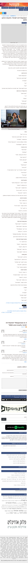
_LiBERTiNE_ (22, 459)
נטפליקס (18, 506)
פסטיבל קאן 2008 (14, 554)
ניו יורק (8, 545)
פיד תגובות (23, 326)
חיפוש (25, 417)
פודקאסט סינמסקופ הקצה (15, 508)
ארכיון (8, 539)
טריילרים (24, 505)
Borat (18, 537)
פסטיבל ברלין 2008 (24, 550)
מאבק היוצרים (15, 544)
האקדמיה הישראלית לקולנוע (6, 500)
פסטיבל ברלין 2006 (12, 549)
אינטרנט (17, 539)
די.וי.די (22, 542)
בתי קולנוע (11, 541)
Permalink (25, 332)
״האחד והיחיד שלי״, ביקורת (20, 473)
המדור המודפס (22, 543)
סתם (7, 548)
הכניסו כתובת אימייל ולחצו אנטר (9, 445)
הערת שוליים (21, 503)
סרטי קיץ (22, 508)
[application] (14, 399)
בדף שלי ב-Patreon (12, 437)
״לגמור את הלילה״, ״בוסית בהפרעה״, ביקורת (16, 477)
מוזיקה (6, 505)
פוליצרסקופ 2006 (19, 549)
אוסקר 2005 (14, 538)
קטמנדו (16, 556)
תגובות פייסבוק (6, 15)
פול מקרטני (4, 548)
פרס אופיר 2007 (24, 555)
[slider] (16, 399)
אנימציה (10, 498)
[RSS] (1, 13)
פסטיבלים (4, 508)
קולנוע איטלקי (6, 555)
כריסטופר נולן (16, 505)
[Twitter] (3, 13)
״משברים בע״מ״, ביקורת (7, 312)
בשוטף (20, 308)
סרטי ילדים (15, 548)
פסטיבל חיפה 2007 (20, 551)
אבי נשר (23, 496)
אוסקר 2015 (24, 22)
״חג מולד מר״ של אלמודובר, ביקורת (18, 475)
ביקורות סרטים (5, 7)
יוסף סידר (19, 505)
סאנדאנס (4, 545)
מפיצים (22, 506)
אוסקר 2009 (17, 496)
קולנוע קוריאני (21, 556)
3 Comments (13, 15)
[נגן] (25, 399)
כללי (19, 544)
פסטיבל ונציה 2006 (16, 550)
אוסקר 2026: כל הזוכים (13, 459)
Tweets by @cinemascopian (21, 490)
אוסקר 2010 (12, 496)
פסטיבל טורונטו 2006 (5, 551)
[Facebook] (5, 13)
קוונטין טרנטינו (11, 555)
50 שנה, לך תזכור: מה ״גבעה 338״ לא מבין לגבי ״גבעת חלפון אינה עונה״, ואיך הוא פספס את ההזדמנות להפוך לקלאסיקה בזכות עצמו (13, 481)
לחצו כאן (12, 439)
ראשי (26, 7)
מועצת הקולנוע (20, 545)
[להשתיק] (6, 399)
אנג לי (14, 539)
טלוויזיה (11, 543)
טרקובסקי (25, 544)
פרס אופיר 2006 (3, 554)
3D (26, 496)
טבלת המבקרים (12, 7)
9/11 (21, 537)
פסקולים (25, 510)
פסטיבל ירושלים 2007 (15, 552)
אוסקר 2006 (9, 538)
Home (26, 537)
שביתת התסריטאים (14, 557)
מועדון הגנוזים (6, 544)
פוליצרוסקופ (25, 549)
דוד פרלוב (25, 542)
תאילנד (4, 557)
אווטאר (20, 496)
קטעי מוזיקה (4, 556)
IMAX (7, 537)
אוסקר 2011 (7, 496)
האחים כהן (12, 500)
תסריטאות (7, 513)
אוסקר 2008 (25, 539)
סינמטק (24, 548)
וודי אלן (14, 543)
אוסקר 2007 (4, 538)
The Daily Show (20, 538)
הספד (25, 503)
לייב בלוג (12, 505)
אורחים (21, 539)
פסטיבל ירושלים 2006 (23, 552)
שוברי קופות (13, 513)
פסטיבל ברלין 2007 (4, 549)
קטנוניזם (12, 556)
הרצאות (25, 9)
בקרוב (18, 541)
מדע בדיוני (8, 505)
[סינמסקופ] (14, 3)
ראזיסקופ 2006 (21, 557)
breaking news (12, 537)
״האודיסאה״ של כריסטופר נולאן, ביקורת (14, 454)
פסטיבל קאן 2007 (21, 554)
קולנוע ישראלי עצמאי (9, 510)
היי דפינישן (9, 542)
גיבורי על (19, 500)
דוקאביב (16, 500)
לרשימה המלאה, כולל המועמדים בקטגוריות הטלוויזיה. (16, 302)
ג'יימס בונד (7, 541)
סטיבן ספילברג (11, 506)
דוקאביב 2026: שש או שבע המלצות (15, 457)
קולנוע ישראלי (18, 511)
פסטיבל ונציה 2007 (9, 550)
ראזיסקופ (26, 557)
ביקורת (24, 500)
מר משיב (11, 545)
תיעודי (1, 557)
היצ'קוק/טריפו (5, 542)
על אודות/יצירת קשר (20, 7)
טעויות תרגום (7, 543)
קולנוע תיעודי (23, 513)
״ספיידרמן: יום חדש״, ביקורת (19, 485)
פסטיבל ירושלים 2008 (7, 552)
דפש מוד (18, 542)
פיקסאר (7, 508)
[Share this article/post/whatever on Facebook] (25, 307)
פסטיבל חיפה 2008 (13, 551)
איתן (24, 461)
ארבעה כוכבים (5, 498)
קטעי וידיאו (8, 556)
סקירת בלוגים (20, 548)
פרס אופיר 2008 (17, 555)
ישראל (22, 544)
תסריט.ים (21, 9)
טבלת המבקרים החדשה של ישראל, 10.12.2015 (16, 310)
